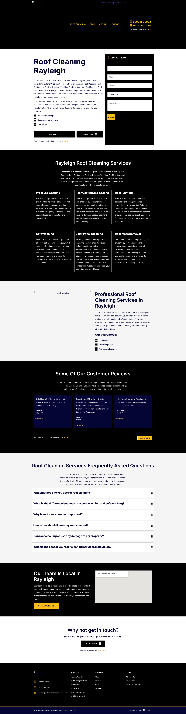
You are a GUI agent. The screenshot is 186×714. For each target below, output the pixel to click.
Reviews (114, 24)
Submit (111, 117)
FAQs (92, 24)
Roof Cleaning (78, 24)
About (102, 24)
